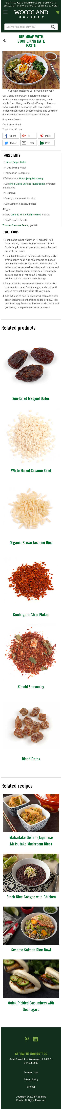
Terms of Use (31, 1072)
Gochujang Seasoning (31, 178)
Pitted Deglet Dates (16, 162)
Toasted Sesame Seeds (15, 225)
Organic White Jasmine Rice (26, 214)
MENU (5, 11)
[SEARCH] (53, 26)
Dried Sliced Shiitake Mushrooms (27, 183)
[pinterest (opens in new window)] (26, 1040)
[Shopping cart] (58, 11)
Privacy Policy (31, 1079)
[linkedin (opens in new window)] (35, 1040)
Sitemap (31, 1086)
